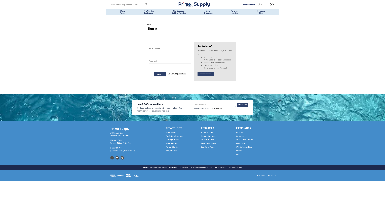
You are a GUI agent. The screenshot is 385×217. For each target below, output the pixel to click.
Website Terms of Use (244, 147)
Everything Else (171, 151)
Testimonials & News (208, 143)
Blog (237, 154)
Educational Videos (208, 147)
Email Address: (155, 48)
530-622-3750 (117, 151)
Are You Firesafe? (207, 133)
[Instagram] (122, 158)
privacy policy (218, 108)
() (273, 4)
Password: (153, 61)
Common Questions (208, 136)
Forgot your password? (177, 74)
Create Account (205, 74)
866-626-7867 (117, 148)
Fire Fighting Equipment (174, 136)
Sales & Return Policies (244, 140)
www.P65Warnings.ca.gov (235, 167)
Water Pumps (171, 133)
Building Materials (172, 140)
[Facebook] (112, 158)
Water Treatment (172, 143)
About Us (239, 133)
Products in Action (207, 140)
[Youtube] (117, 158)
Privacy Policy (241, 143)
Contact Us (240, 136)
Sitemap (239, 151)
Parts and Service (172, 147)
